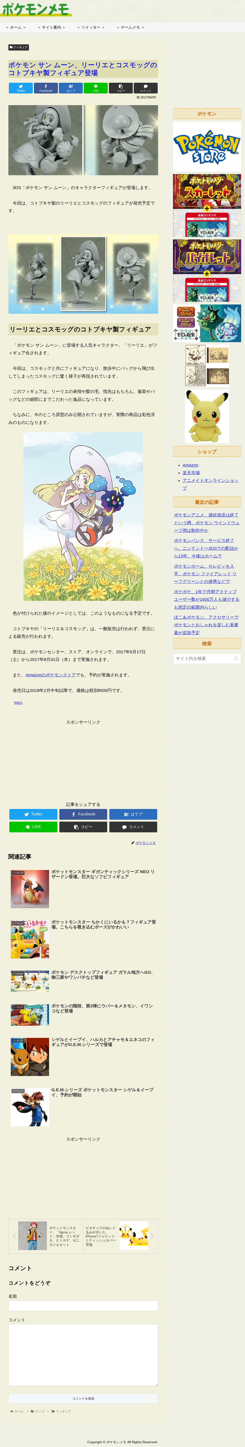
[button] (236, 658)
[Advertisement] (83, 759)
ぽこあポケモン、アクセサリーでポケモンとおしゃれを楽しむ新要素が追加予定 (206, 625)
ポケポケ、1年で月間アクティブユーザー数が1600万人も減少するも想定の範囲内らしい (206, 599)
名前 (12, 1296)
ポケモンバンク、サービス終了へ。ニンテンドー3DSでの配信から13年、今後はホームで (206, 548)
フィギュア (20, 47)
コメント (17, 1320)
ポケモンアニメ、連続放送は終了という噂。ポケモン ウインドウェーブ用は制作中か (207, 523)
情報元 (18, 703)
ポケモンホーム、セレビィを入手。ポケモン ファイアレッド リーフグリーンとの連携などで (205, 574)
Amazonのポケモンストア (51, 675)
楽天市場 (191, 472)
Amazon (190, 465)
